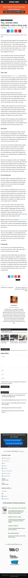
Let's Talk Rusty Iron (8, 20)
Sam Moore (4, 27)
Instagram (5, 496)
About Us (5, 465)
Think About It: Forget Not (7, 287)
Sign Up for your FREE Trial (14, 12)
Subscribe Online (6, 473)
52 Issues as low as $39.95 (13, 440)
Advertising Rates (6, 458)
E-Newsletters (6, 498)
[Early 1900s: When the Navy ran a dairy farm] (23, 337)
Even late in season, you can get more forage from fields (21, 289)
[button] (26, 2)
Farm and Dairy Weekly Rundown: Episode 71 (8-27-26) (14, 400)
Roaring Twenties (23, 219)
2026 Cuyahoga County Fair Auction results (11, 407)
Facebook (4, 491)
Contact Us (5, 468)
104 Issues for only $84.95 (14, 443)
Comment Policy (6, 476)
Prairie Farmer (14, 75)
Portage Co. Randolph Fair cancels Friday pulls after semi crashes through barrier (13, 396)
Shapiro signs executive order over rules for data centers (13, 411)
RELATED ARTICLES (6, 329)
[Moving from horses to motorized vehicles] (14, 337)
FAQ (4, 463)
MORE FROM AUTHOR (7, 331)
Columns (2, 20)
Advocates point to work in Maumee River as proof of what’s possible (14, 403)
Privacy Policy (6, 460)
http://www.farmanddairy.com (14, 307)
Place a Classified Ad (7, 470)
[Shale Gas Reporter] (14, 558)
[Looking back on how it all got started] (5, 337)
